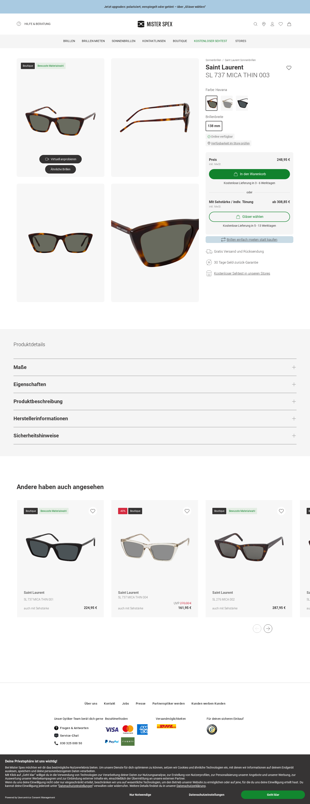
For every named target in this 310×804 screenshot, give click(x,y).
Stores (240, 41)
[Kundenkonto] (272, 24)
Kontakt (109, 703)
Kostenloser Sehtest (210, 41)
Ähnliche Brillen (60, 169)
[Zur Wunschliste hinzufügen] (289, 68)
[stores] (264, 24)
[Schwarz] (242, 103)
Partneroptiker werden (168, 703)
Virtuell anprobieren (63, 159)
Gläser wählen (252, 217)
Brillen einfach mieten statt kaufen (252, 239)
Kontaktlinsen (154, 41)
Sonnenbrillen (123, 41)
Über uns (91, 703)
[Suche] (255, 24)
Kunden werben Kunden (208, 703)
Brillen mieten (93, 41)
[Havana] (211, 103)
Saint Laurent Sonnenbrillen (240, 60)
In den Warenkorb (253, 174)
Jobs (125, 703)
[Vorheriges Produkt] (257, 628)
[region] (155, 563)
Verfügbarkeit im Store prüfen (230, 143)
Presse (141, 703)
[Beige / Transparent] (227, 103)
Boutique (180, 41)
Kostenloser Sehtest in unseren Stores (242, 273)
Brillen (69, 41)
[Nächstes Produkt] (268, 628)
